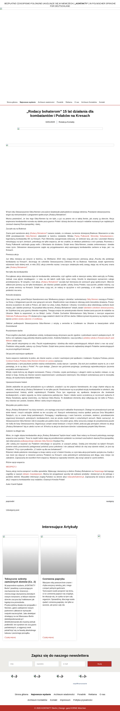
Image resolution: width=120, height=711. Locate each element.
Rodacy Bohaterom (38, 233)
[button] (111, 102)
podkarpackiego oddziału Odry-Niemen (36, 441)
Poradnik (60, 102)
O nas (77, 102)
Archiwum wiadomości (46, 102)
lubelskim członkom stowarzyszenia (99, 308)
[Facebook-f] (12, 684)
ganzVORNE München (76, 708)
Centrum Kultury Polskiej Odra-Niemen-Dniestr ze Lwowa (30, 361)
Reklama (69, 102)
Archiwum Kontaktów (89, 102)
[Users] (20, 684)
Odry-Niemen (31, 236)
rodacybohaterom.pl (75, 477)
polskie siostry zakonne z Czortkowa (27, 319)
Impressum (65, 700)
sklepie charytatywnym (32, 474)
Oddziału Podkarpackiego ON (18, 316)
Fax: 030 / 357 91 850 (103, 90)
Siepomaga (99, 471)
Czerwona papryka (54, 578)
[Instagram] (27, 684)
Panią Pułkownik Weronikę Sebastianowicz (94, 236)
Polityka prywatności (82, 700)
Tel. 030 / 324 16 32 (102, 87)
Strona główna (12, 102)
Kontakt (102, 102)
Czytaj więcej (10, 637)
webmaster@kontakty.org (104, 94)
